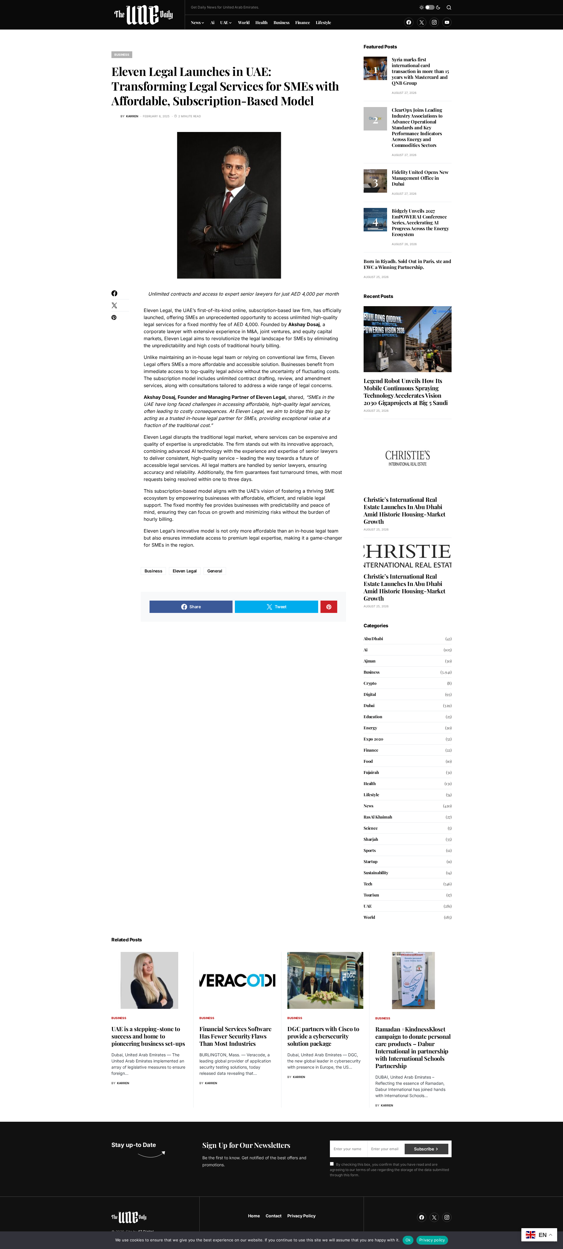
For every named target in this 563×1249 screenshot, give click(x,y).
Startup (370, 861)
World (369, 917)
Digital (370, 694)
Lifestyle (371, 794)
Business (121, 54)
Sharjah (371, 839)
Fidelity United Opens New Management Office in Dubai (420, 178)
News (368, 806)
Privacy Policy (301, 1215)
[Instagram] (434, 22)
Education (373, 716)
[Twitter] (421, 22)
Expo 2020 (373, 739)
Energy (370, 728)
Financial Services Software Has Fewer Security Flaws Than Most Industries (235, 1036)
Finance (371, 750)
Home (254, 1215)
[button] (429, 7)
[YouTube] (447, 22)
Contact (274, 1215)
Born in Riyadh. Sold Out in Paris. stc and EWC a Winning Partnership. (407, 264)
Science (371, 828)
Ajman (370, 661)
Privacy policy (432, 1240)
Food (368, 761)
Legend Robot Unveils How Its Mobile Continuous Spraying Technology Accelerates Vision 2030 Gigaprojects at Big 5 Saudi (406, 391)
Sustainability (376, 872)
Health (370, 783)
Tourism (371, 895)
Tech (368, 884)
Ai (365, 650)
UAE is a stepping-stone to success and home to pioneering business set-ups (148, 1036)
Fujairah (371, 772)
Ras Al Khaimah (378, 817)
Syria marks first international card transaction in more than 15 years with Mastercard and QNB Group (420, 71)
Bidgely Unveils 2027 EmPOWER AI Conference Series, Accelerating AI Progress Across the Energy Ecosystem (420, 222)
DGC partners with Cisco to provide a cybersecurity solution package (323, 1036)
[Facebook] (408, 22)
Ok (408, 1240)
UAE (368, 906)
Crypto (370, 683)
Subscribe (424, 1148)
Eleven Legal (185, 570)
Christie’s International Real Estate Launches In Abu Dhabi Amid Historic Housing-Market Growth (404, 510)
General (214, 570)
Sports (370, 850)
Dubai (369, 705)
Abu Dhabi (373, 638)
